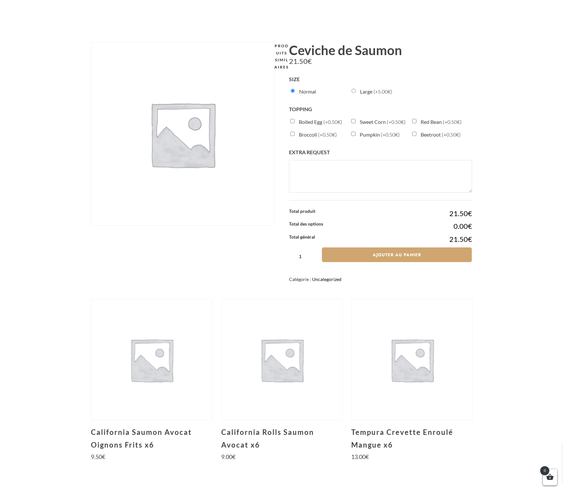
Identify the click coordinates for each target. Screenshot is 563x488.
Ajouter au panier (397, 255)
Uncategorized (326, 279)
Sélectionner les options (151, 469)
